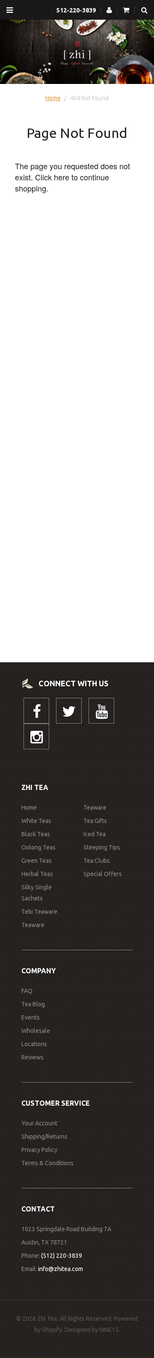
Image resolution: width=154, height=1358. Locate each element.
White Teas (36, 820)
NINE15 (108, 1329)
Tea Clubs (96, 860)
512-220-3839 (76, 10)
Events (30, 1017)
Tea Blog (33, 1004)
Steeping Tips (101, 847)
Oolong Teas (38, 847)
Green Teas (36, 860)
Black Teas (35, 834)
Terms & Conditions (47, 1163)
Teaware (32, 924)
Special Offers (102, 873)
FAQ (27, 990)
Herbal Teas (37, 873)
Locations (34, 1044)
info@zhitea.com (60, 1268)
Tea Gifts (95, 820)
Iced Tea (94, 834)
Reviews (32, 1057)
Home (53, 98)
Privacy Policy (39, 1149)
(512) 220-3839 (61, 1255)
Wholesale (35, 1030)
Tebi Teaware (39, 911)
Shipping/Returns (44, 1136)
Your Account (39, 1123)
